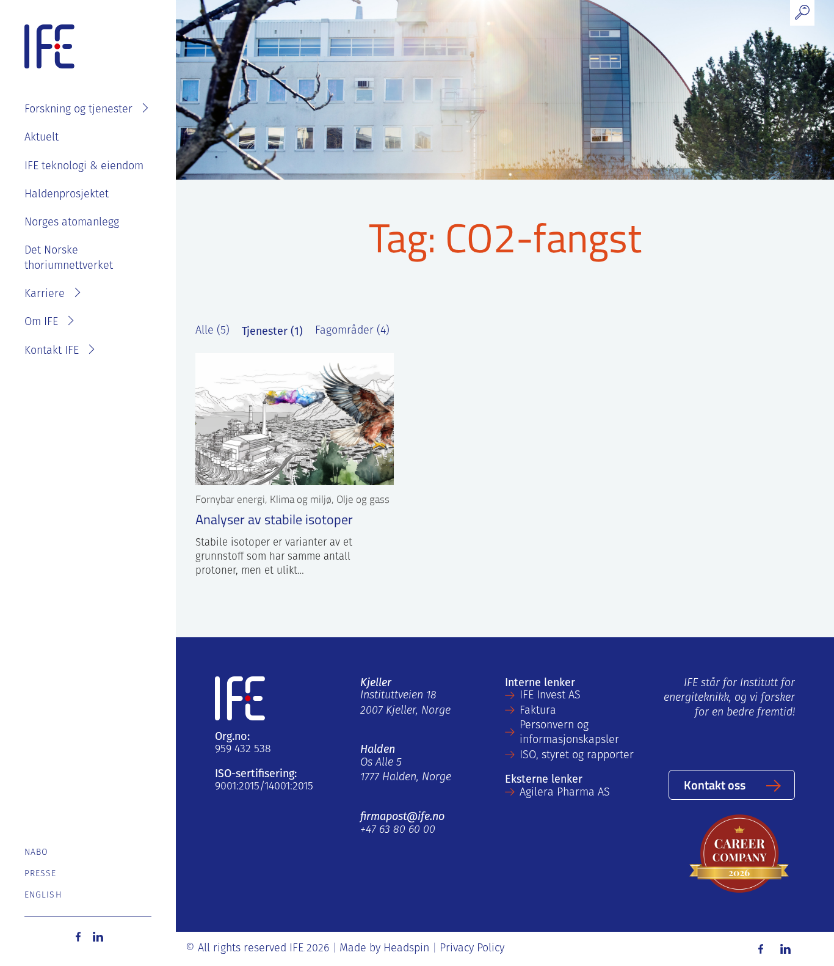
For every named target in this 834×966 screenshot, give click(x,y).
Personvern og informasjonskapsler (569, 733)
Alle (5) (212, 331)
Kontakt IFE (51, 351)
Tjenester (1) (272, 331)
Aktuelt (41, 138)
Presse (40, 874)
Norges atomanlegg (71, 223)
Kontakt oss (714, 784)
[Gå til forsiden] (49, 47)
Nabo (36, 852)
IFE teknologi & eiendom (83, 166)
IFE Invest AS (550, 695)
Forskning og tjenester (78, 109)
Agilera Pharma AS (565, 793)
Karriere (44, 294)
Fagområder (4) (352, 331)
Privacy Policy (472, 948)
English (43, 895)
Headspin (406, 948)
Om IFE (41, 322)
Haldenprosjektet (66, 194)
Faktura (538, 711)
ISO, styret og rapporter (577, 755)
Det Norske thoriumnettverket (68, 258)
